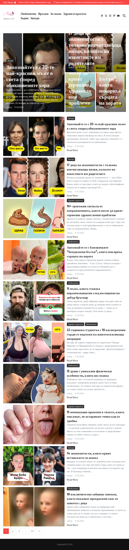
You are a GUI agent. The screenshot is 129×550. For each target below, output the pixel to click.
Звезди (34, 18)
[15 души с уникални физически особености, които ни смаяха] (33, 383)
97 (32, 531)
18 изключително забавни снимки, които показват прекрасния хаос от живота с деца (92, 498)
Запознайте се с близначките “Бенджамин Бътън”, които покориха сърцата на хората (94, 251)
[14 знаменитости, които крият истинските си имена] (33, 465)
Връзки (43, 13)
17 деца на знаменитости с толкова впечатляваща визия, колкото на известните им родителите (94, 48)
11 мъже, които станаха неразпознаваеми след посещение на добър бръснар (93, 292)
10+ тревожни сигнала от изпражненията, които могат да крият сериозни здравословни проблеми (95, 210)
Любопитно (28, 13)
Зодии (24, 18)
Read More (72, 150)
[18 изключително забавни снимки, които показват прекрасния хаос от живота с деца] (33, 506)
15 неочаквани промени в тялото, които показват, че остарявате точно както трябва (95, 416)
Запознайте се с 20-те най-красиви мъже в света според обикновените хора (30, 76)
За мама (55, 13)
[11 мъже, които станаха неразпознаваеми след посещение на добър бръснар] (33, 301)
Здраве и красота (74, 13)
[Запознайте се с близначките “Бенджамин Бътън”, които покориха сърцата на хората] (33, 259)
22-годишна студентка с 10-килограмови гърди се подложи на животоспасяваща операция (96, 334)
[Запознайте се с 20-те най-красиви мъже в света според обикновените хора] (33, 136)
